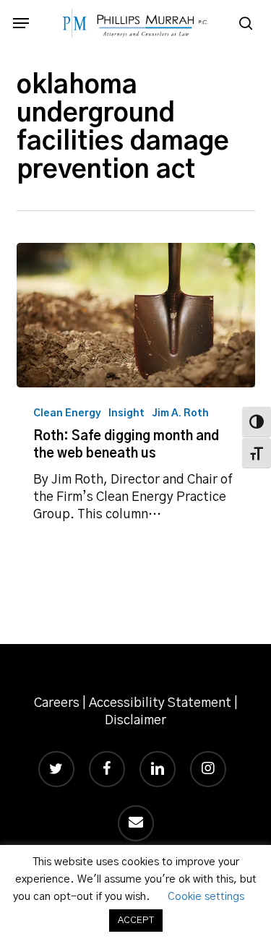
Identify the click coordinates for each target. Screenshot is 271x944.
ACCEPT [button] (136, 920)
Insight (126, 413)
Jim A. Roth (180, 413)
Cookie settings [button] (206, 896)
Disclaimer (135, 720)
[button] (21, 23)
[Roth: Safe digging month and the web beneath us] (136, 315)
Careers (56, 703)
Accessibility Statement (160, 703)
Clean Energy (67, 413)
